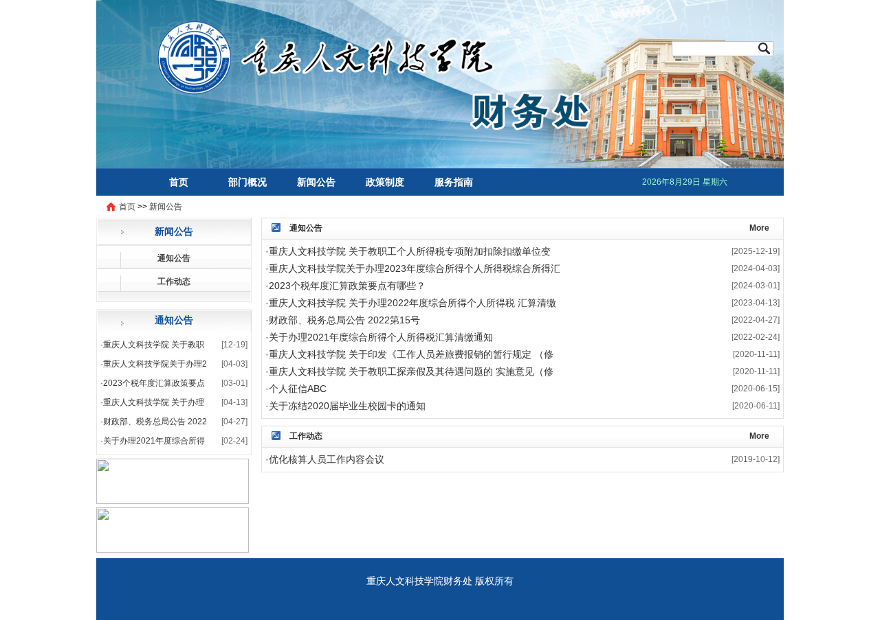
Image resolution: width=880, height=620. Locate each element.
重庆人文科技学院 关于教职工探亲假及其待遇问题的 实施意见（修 (411, 371)
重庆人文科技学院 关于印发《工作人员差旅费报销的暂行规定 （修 (411, 354)
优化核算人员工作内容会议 (326, 459)
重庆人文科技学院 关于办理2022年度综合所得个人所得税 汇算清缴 (412, 302)
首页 (178, 181)
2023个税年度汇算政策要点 (154, 383)
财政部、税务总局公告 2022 (155, 421)
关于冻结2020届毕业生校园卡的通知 (347, 405)
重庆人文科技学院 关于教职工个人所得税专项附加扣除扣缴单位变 (410, 251)
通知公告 (173, 258)
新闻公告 (316, 181)
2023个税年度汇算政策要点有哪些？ (347, 285)
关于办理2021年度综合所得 (154, 441)
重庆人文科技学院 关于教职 (153, 344)
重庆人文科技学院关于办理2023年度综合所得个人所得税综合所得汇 (414, 268)
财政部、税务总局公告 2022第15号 (344, 319)
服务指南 (453, 181)
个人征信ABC (298, 388)
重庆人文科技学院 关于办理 (153, 402)
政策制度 (385, 181)
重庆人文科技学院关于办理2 (155, 364)
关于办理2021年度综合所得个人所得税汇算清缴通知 (381, 337)
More (759, 228)
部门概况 (247, 181)
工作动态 (173, 281)
